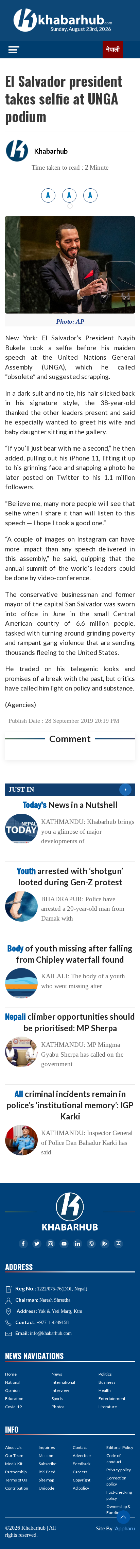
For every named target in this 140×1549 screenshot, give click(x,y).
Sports (57, 1398)
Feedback (81, 1463)
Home (11, 1374)
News (57, 1374)
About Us (13, 1447)
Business (107, 1382)
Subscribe (47, 1463)
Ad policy (81, 1488)
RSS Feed (47, 1471)
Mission (46, 1455)
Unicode (46, 1488)
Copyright (81, 1479)
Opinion (12, 1390)
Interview (60, 1390)
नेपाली (113, 49)
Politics (105, 1374)
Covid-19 (13, 1406)
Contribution (16, 1488)
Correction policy (116, 1481)
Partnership (16, 1471)
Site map (46, 1479)
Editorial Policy (119, 1447)
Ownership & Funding (118, 1509)
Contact (80, 1447)
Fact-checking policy (119, 1495)
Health (105, 1390)
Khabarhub (51, 151)
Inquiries (47, 1447)
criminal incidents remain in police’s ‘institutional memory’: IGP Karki (70, 1105)
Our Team (14, 1455)
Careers (80, 1471)
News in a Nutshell (70, 805)
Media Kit (13, 1463)
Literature (108, 1406)
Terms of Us (16, 1479)
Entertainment (112, 1398)
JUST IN (21, 789)
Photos (58, 1406)
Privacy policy (118, 1469)
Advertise (82, 1455)
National (12, 1382)
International (63, 1382)
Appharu (125, 1528)
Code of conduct (113, 1458)
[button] (123, 1517)
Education (14, 1398)
